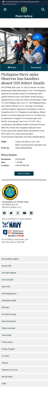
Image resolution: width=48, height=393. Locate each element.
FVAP (4, 384)
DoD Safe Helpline (9, 273)
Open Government (9, 321)
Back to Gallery (24, 173)
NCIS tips (5, 307)
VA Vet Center (7, 377)
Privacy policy (7, 342)
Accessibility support (10, 259)
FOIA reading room (9, 294)
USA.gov (5, 363)
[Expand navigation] (5, 9)
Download (36, 67)
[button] (10, 4)
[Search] (43, 9)
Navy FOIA (6, 287)
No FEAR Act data (9, 314)
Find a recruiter (7, 280)
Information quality (9, 300)
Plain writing (6, 335)
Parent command (8, 328)
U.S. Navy (5, 356)
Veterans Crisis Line (10, 370)
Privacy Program (8, 349)
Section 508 (6, 266)
